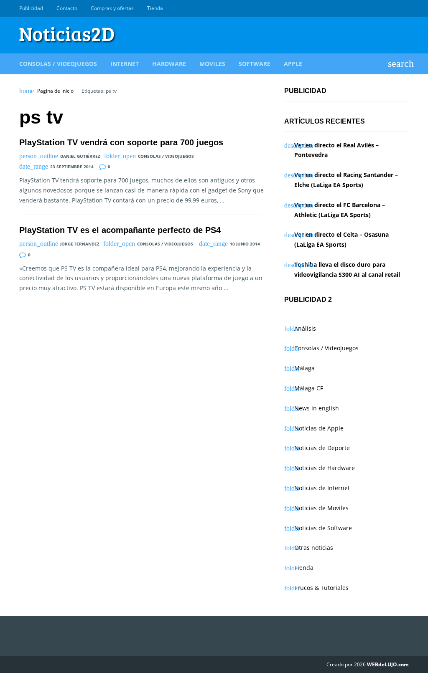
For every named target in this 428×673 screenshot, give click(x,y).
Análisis (305, 328)
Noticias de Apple (319, 428)
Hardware (169, 64)
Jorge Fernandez (79, 244)
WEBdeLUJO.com (388, 664)
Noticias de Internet (322, 488)
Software (254, 64)
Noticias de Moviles (321, 508)
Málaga (304, 368)
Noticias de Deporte (322, 448)
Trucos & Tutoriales (321, 588)
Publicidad (31, 8)
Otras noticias (313, 548)
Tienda (155, 8)
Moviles (212, 64)
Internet (124, 64)
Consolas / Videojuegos (58, 64)
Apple (293, 64)
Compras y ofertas (112, 8)
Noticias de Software (323, 528)
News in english (316, 408)
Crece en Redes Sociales (404, 8)
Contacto (66, 8)
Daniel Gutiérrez (80, 156)
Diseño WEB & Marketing (394, 8)
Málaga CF (308, 388)
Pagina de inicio (55, 91)
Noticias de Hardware (324, 468)
